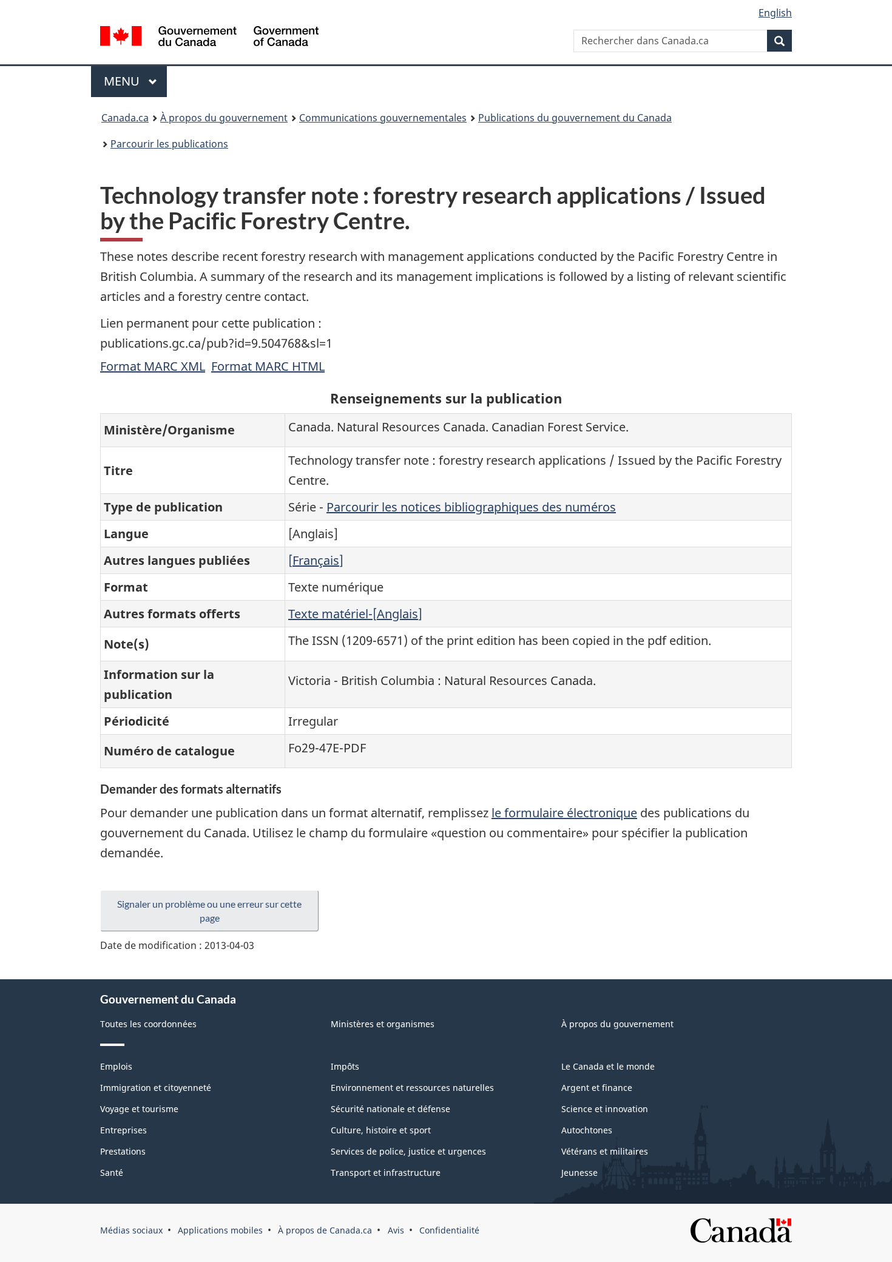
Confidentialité (449, 1230)
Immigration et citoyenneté (155, 1087)
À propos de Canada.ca (325, 1230)
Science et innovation (604, 1109)
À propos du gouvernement (224, 117)
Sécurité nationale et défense (390, 1109)
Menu (135, 81)
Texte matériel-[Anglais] (355, 614)
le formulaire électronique (564, 813)
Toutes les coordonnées (148, 1024)
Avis (396, 1230)
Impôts (345, 1066)
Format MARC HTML (268, 366)
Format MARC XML (152, 366)
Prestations (123, 1151)
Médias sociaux (131, 1230)
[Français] (315, 560)
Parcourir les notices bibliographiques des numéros (471, 507)
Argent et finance (596, 1087)
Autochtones (586, 1130)
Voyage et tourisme (139, 1109)
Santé (111, 1172)
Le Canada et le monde (608, 1066)
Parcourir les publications (169, 143)
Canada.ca (125, 117)
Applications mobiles (220, 1230)
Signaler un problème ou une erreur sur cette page (209, 910)
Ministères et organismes (382, 1024)
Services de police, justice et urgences (408, 1151)
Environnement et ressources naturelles (412, 1087)
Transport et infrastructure (386, 1172)
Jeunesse (579, 1172)
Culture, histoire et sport (381, 1130)
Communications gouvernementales (383, 117)
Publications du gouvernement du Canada (575, 117)
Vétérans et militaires (604, 1151)
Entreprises (123, 1130)
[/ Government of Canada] (209, 38)
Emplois (116, 1066)
